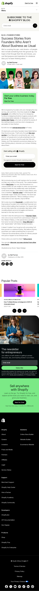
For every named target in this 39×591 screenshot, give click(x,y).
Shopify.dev (5, 515)
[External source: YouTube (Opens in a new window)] (15, 586)
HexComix (9, 184)
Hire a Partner (6, 492)
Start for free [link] (19, 165)
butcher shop (17, 192)
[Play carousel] (19, 311)
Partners (4, 455)
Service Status (6, 470)
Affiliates (4, 460)
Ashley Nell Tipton (7, 120)
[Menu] (37, 3)
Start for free (29, 3)
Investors (4, 444)
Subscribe (19, 368)
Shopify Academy (7, 497)
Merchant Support (7, 482)
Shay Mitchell (27, 222)
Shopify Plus (5, 542)
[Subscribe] (35, 25)
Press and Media (7, 450)
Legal (3, 465)
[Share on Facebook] (3, 264)
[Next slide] (25, 311)
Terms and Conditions (16, 374)
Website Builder (25, 439)
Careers (4, 439)
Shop (3, 537)
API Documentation (8, 520)
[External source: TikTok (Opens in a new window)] (23, 586)
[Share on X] (7, 264)
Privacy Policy (30, 374)
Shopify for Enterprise (8, 547)
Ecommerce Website (27, 444)
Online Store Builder (27, 434)
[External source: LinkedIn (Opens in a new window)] (28, 586)
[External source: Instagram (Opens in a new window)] (19, 586)
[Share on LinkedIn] (11, 264)
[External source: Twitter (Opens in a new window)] (10, 586)
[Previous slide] (14, 311)
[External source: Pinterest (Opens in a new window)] (32, 586)
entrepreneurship (18, 128)
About (3, 434)
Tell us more (27, 239)
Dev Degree (5, 525)
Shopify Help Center (8, 487)
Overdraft (19, 202)
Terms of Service (19, 566)
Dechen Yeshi (31, 216)
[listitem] (19, 295)
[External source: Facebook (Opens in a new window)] (6, 586)
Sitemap (19, 576)
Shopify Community (8, 502)
